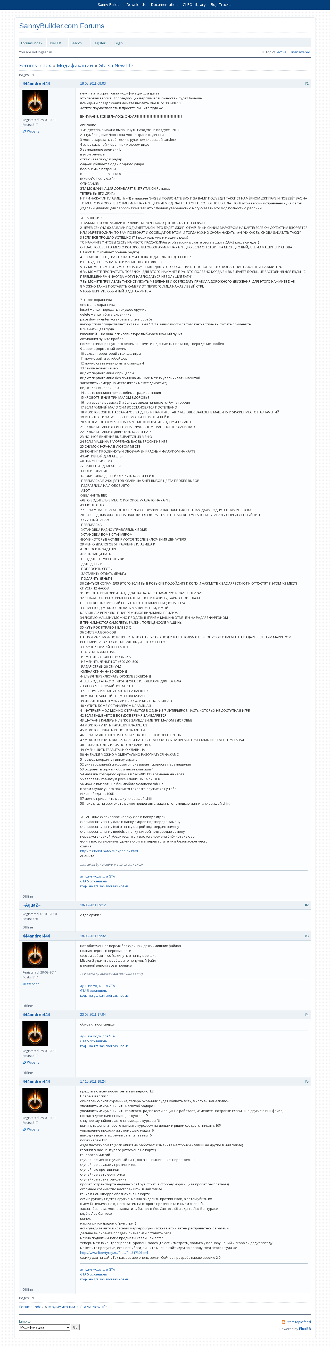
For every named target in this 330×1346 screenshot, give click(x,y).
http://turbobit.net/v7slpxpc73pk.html (109, 851)
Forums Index (31, 43)
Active (281, 52)
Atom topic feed (298, 1321)
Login (118, 43)
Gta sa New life (115, 65)
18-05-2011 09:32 (93, 936)
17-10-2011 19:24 (93, 1081)
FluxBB (305, 1328)
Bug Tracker (221, 4)
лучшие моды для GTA (97, 876)
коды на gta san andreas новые (104, 886)
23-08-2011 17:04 (93, 1015)
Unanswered (300, 52)
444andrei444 (36, 83)
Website (33, 131)
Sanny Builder (109, 4)
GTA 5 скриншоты (94, 881)
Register (99, 43)
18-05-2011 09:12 (93, 905)
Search (76, 43)
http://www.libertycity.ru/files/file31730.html (114, 1252)
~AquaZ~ (31, 905)
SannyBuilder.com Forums (61, 26)
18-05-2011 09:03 (93, 83)
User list (55, 43)
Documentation (164, 4)
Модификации (75, 65)
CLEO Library (194, 4)
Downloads (136, 4)
